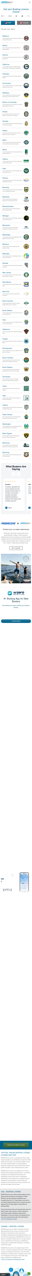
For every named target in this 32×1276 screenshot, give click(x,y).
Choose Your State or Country (16, 1145)
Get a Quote (16, 548)
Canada (25, 22)
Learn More (16, 621)
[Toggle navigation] (29, 2)
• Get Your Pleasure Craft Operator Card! (13, 1259)
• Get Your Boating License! (9, 1219)
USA (9, 22)
